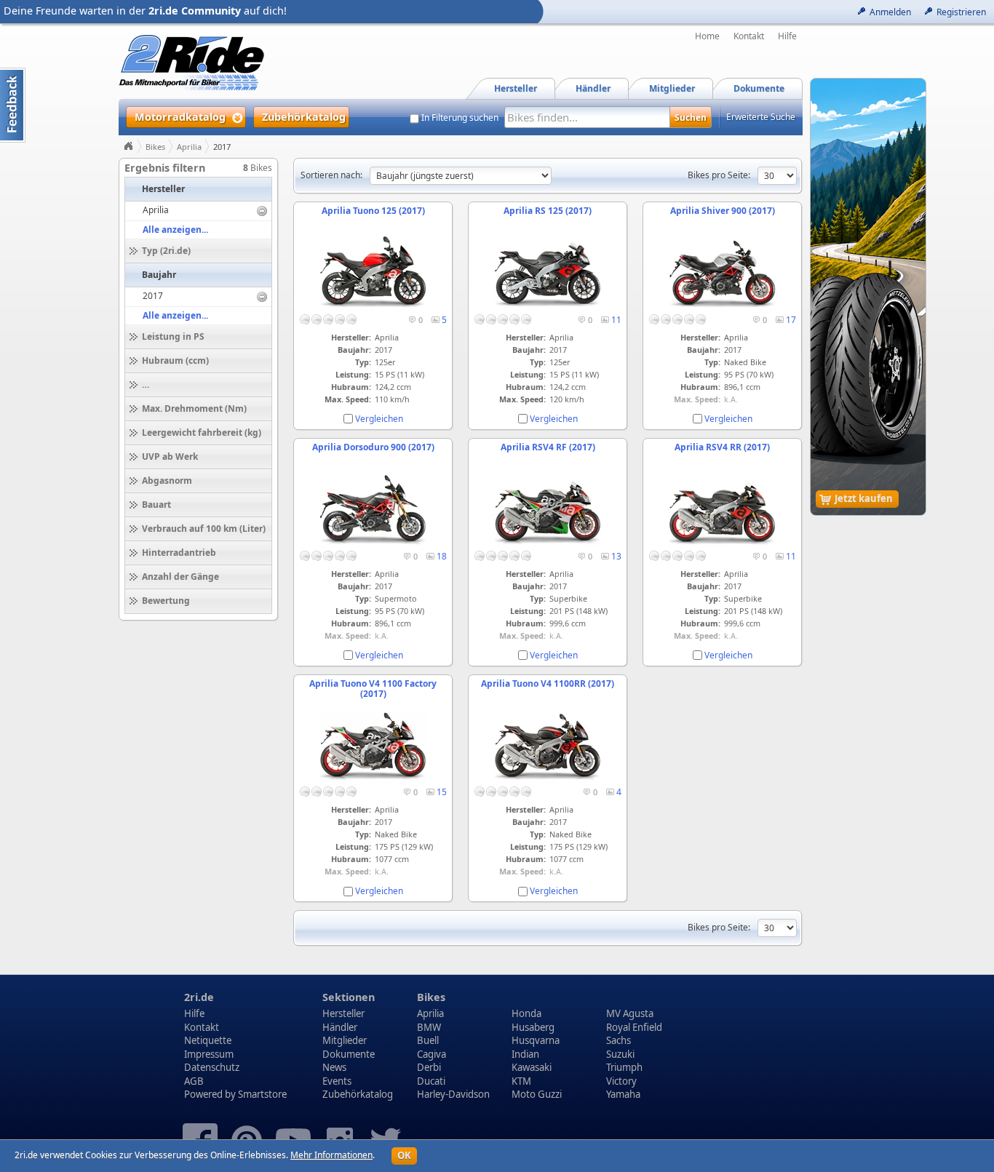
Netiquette (207, 1040)
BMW (429, 1027)
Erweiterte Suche (760, 117)
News (334, 1067)
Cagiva (431, 1054)
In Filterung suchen (459, 118)
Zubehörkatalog (357, 1094)
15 (442, 792)
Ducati (431, 1081)
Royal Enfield (634, 1027)
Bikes (155, 146)
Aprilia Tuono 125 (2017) (373, 210)
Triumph (624, 1067)
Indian (525, 1054)
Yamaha (623, 1094)
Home (707, 36)
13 (616, 556)
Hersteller (343, 1013)
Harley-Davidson (453, 1094)
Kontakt (748, 36)
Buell (428, 1040)
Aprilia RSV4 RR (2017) (722, 447)
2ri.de (199, 997)
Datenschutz (211, 1067)
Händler (339, 1027)
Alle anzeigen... (175, 229)
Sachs (618, 1040)
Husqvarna (536, 1040)
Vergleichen (379, 418)
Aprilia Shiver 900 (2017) (722, 210)
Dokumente (348, 1054)
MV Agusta (629, 1013)
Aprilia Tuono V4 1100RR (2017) (547, 683)
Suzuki (620, 1054)
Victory (621, 1081)
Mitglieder (344, 1040)
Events (336, 1081)
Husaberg (533, 1027)
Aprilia (189, 146)
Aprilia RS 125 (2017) (548, 210)
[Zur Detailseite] (373, 307)
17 (791, 320)
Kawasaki (532, 1067)
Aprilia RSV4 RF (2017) (548, 447)
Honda (526, 1013)
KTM (521, 1081)
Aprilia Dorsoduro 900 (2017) (373, 447)
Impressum (209, 1054)
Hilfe (787, 36)
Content (12, 105)
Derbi (429, 1067)
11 (616, 320)
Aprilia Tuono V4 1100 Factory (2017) (373, 688)
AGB (194, 1081)
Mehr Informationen (331, 1155)
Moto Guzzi (537, 1094)
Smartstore (262, 1094)
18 (442, 556)
